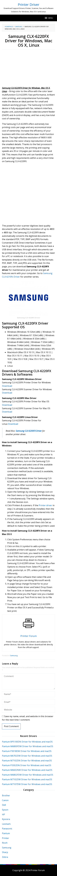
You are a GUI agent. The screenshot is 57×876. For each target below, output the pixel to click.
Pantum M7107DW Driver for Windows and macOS (27, 784)
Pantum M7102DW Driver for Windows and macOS (27, 779)
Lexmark (6, 823)
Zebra (5, 857)
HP (3, 814)
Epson (5, 809)
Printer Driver (28, 4)
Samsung (13, 655)
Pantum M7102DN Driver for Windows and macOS (27, 760)
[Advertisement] (28, 68)
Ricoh (4, 842)
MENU (50, 18)
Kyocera (6, 819)
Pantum (6, 833)
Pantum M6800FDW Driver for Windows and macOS (27, 746)
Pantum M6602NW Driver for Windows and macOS (27, 770)
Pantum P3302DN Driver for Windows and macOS (26, 765)
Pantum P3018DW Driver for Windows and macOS (26, 751)
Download (7, 385)
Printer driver (45, 505)
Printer (5, 838)
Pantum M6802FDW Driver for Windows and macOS (27, 774)
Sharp (5, 852)
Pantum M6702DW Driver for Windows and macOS (27, 755)
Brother (6, 795)
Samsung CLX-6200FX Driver (29, 430)
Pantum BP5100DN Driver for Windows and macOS (27, 741)
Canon (5, 800)
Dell (4, 804)
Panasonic (7, 828)
